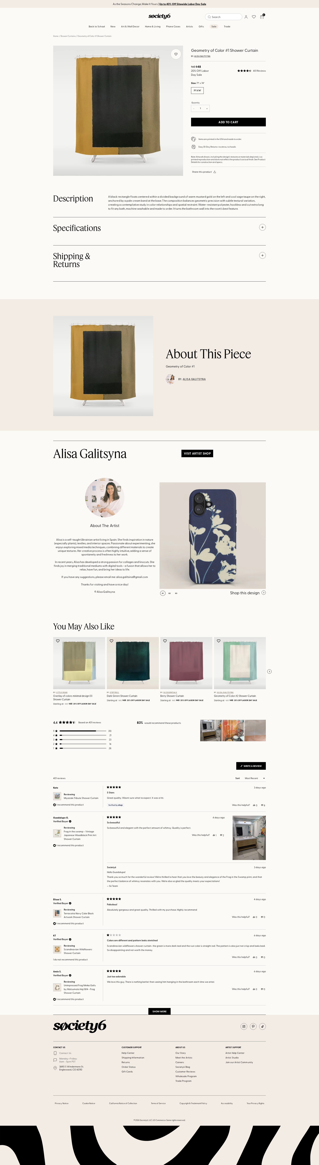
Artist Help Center (234, 1052)
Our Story (180, 1052)
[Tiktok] (262, 1026)
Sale (214, 26)
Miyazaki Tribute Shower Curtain (81, 798)
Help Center (128, 1052)
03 (176, 593)
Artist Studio (232, 1057)
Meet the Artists (183, 1057)
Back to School (97, 26)
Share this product (202, 171)
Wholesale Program (186, 1076)
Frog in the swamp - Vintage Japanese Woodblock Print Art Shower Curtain (80, 835)
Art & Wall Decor (130, 26)
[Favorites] (254, 17)
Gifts (201, 26)
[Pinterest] (253, 1026)
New (112, 26)
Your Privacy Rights (255, 1103)
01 (163, 593)
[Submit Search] (209, 17)
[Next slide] (269, 671)
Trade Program (183, 1080)
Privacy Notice (61, 1103)
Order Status (129, 1066)
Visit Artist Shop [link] (197, 453)
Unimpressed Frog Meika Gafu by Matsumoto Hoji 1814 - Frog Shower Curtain (80, 989)
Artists (189, 26)
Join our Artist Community (239, 1062)
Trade (227, 26)
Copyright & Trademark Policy (193, 1103)
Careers (179, 1062)
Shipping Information (133, 1057)
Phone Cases (173, 26)
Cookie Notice (88, 1103)
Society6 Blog (182, 1066)
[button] (251, 71)
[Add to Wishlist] (58, 641)
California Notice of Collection (123, 1103)
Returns (126, 1062)
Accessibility (227, 1103)
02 (169, 593)
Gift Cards (127, 1071)
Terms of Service (158, 1103)
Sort (237, 778)
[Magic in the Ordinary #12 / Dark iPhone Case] (213, 535)
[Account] (246, 17)
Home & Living (153, 26)
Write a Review (254, 767)
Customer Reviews (185, 1071)
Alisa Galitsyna (202, 56)
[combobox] (223, 16)
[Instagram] (244, 1026)
